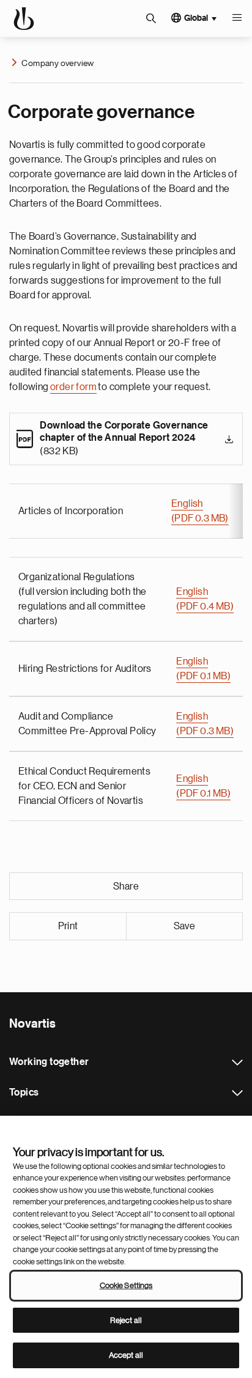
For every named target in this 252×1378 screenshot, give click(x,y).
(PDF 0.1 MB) (203, 676)
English (187, 504)
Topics (237, 1093)
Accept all (126, 1355)
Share (126, 886)
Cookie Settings (126, 1285)
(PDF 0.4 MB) (205, 606)
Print (68, 926)
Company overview (57, 63)
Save (185, 926)
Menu (236, 18)
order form (73, 387)
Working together (237, 1062)
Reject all (126, 1320)
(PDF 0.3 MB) (200, 518)
